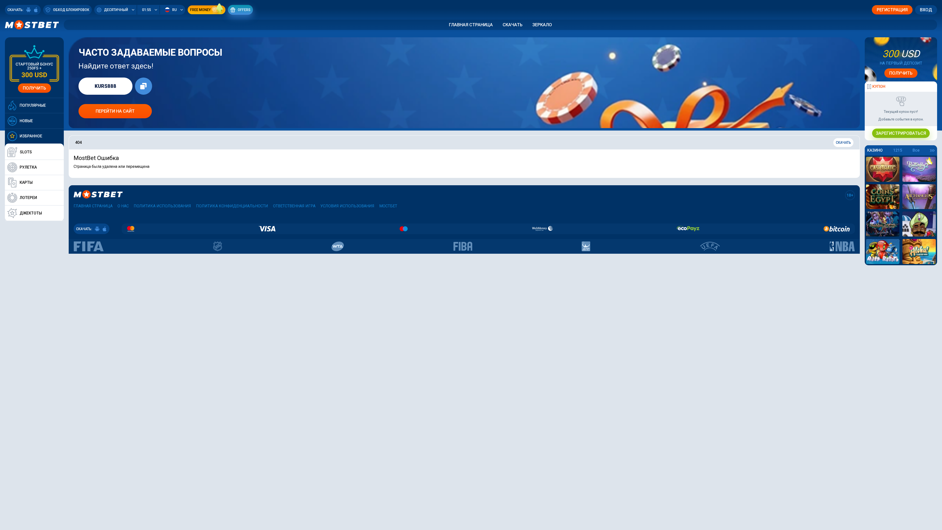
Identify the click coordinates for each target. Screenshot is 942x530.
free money (200, 10)
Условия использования (347, 206)
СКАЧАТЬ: (15, 10)
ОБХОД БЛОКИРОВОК (71, 10)
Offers (244, 10)
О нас (123, 206)
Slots (26, 152)
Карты (26, 182)
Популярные (33, 105)
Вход (926, 9)
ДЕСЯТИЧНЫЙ (116, 10)
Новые (26, 121)
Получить (34, 88)
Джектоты (31, 213)
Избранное (31, 136)
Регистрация (892, 9)
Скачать (513, 24)
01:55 (146, 10)
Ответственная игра (294, 206)
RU (174, 10)
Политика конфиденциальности (232, 206)
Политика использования (162, 206)
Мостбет (388, 206)
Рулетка (28, 167)
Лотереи (28, 197)
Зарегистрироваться (901, 133)
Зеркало (542, 24)
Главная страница (471, 24)
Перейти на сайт (115, 111)
